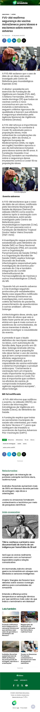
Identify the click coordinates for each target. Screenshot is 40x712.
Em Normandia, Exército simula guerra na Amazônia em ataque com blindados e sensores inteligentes (20, 571)
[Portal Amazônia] (20, 3)
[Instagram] (18, 685)
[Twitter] (9, 40)
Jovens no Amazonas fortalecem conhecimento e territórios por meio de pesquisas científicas (19, 502)
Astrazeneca (19, 440)
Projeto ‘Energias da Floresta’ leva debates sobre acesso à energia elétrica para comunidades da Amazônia (18, 584)
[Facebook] (4, 40)
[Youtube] (26, 685)
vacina (24, 443)
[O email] (24, 40)
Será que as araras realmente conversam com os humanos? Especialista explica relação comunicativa (16, 559)
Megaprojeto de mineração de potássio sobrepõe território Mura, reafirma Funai (18, 477)
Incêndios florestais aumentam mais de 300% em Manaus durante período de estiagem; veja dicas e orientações (20, 490)
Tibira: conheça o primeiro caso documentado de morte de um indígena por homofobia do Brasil (19, 544)
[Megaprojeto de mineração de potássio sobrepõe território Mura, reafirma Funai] (29, 617)
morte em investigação (9, 443)
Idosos (32, 440)
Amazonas (5, 14)
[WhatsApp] (19, 40)
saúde (19, 443)
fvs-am (26, 440)
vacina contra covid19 (9, 447)
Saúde (13, 14)
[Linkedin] (14, 40)
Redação (7, 35)
